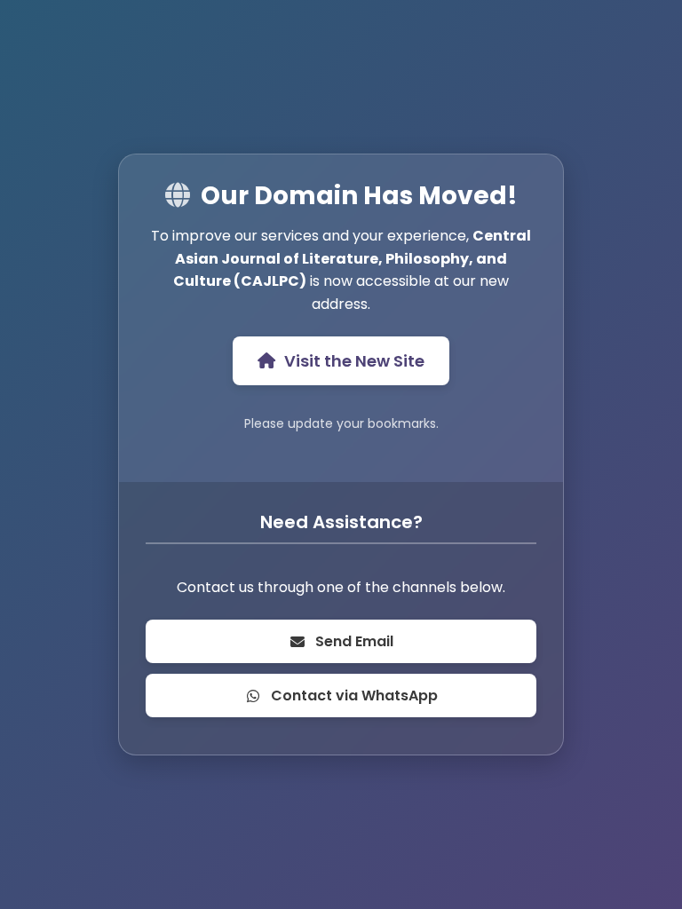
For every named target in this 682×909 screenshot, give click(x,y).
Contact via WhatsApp (354, 695)
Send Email (354, 641)
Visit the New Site (354, 361)
